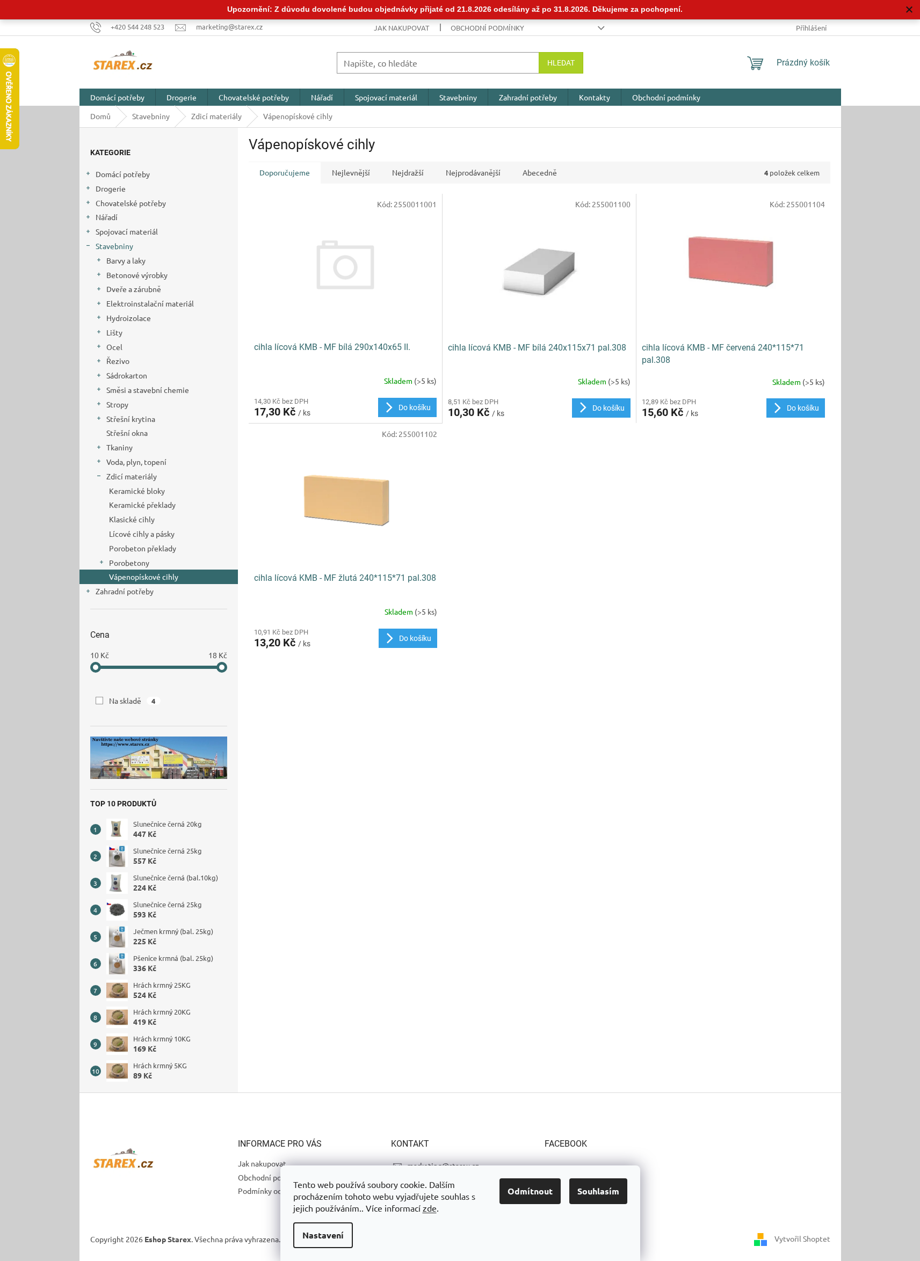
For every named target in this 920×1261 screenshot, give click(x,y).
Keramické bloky (137, 490)
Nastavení (323, 1235)
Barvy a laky (126, 260)
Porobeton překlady (142, 548)
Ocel (114, 347)
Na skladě (132, 700)
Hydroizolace (128, 318)
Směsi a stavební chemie (147, 390)
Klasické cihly (132, 519)
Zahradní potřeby (125, 591)
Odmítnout (530, 1191)
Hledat (561, 63)
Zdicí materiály (131, 476)
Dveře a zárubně (133, 289)
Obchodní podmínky (487, 27)
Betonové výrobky (137, 275)
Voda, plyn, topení (136, 462)
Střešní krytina (130, 419)
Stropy (117, 404)
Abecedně (540, 172)
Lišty (114, 332)
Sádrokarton (126, 375)
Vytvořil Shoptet (802, 1238)
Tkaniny (119, 447)
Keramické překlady (142, 504)
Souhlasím (598, 1191)
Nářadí (107, 217)
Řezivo (117, 361)
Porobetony (129, 562)
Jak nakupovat (401, 27)
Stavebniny (114, 246)
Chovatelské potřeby (131, 203)
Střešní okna (127, 433)
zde (430, 1207)
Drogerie (111, 188)
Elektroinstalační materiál (150, 303)
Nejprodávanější (473, 172)
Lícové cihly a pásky (142, 533)
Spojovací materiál (127, 231)
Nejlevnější (351, 172)
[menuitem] (117, 97)
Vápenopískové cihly (143, 576)
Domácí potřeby (123, 174)
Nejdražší (408, 172)
